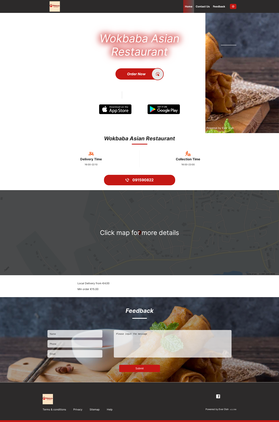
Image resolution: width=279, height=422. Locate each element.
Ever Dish (228, 128)
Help (110, 409)
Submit (139, 368)
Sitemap (95, 409)
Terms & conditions (54, 409)
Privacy (77, 409)
